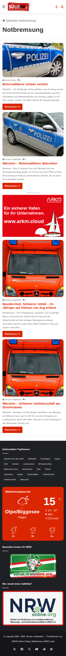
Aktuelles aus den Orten (14, 459)
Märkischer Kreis (11, 469)
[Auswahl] (3, 7)
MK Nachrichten (45, 464)
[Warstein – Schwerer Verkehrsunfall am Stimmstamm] (32, 368)
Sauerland (8, 474)
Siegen (20, 474)
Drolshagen (45, 459)
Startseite (11, 20)
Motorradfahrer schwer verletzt (25, 84)
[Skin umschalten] (56, 7)
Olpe (39, 469)
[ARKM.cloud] (32, 215)
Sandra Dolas (10, 80)
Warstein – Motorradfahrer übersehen (29, 163)
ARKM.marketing (33, 193)
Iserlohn (15, 464)
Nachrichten (27, 469)
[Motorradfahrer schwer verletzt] (32, 60)
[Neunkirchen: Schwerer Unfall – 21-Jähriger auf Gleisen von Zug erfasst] (32, 268)
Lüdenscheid (28, 464)
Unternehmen (48, 474)
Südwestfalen (33, 474)
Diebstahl (32, 459)
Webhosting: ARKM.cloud (43, 641)
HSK (6, 464)
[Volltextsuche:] (62, 7)
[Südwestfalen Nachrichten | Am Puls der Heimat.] (18, 6)
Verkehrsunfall (10, 480)
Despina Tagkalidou (13, 159)
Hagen (57, 459)
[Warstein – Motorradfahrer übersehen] (32, 134)
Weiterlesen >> (12, 106)
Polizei (48, 469)
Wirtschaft (24, 480)
